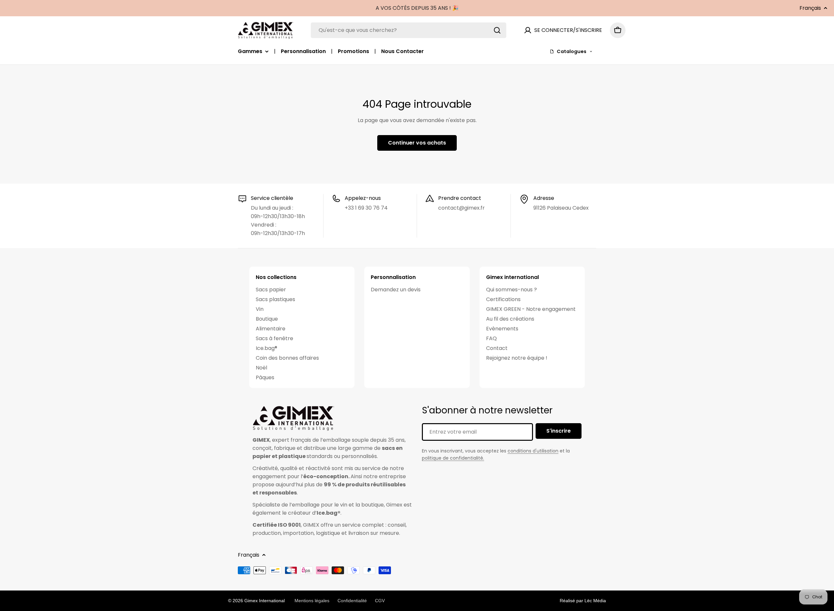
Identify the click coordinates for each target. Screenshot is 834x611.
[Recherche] (497, 30)
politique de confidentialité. (453, 458)
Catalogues (571, 51)
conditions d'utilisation (533, 451)
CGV (380, 600)
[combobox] (408, 30)
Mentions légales (312, 600)
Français (810, 8)
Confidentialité (352, 600)
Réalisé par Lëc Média (583, 600)
